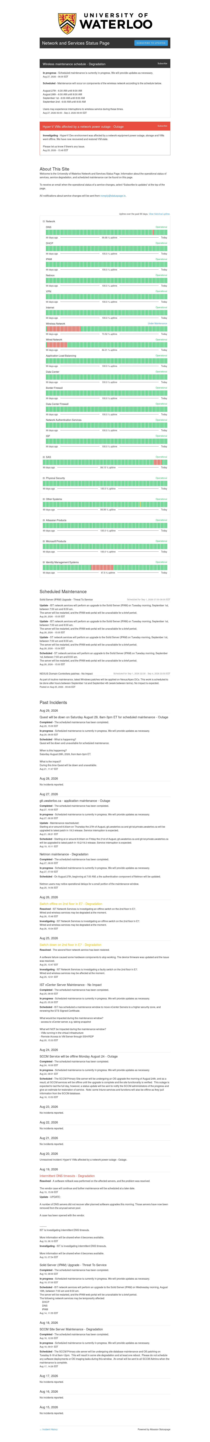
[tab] (46, 232)
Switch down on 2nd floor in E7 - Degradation (70, 944)
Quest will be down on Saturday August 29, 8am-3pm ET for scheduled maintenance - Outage (104, 717)
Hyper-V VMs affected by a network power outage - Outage (83, 126)
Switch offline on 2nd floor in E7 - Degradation (71, 903)
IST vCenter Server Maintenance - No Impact (71, 984)
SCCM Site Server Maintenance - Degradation (71, 1329)
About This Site (54, 169)
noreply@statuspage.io (113, 195)
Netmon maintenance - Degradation (64, 854)
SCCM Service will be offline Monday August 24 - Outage (79, 1056)
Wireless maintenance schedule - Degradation (74, 64)
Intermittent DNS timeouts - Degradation (67, 1175)
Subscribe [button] (162, 63)
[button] (151, 43)
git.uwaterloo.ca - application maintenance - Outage (75, 800)
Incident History (48, 1429)
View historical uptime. (159, 213)
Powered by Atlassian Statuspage (154, 1429)
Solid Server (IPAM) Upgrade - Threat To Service (73, 1265)
